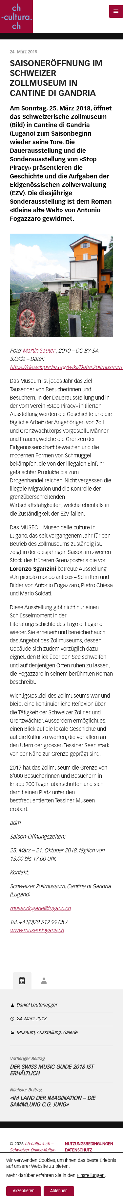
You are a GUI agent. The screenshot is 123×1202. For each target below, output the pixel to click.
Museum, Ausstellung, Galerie (46, 1032)
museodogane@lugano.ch (40, 909)
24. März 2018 (31, 1019)
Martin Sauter (39, 351)
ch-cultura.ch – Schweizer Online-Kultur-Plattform (32, 1150)
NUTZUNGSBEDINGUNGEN (89, 1144)
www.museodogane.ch (37, 931)
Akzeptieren (23, 1191)
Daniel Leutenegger (36, 1005)
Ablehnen (59, 1191)
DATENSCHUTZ (78, 1150)
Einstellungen (91, 1175)
